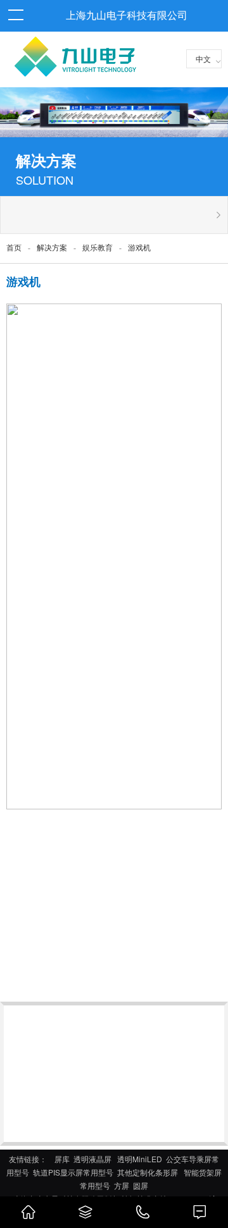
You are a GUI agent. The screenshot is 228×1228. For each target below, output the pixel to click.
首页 (14, 247)
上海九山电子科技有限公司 (126, 15)
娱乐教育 (97, 247)
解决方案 (52, 247)
